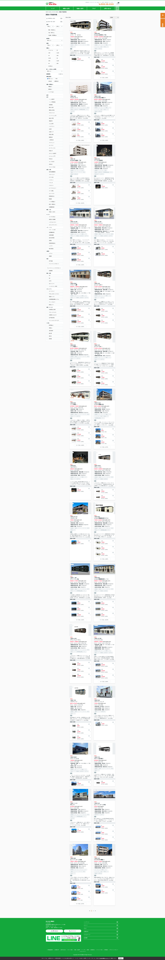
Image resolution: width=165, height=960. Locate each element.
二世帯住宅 (51, 139)
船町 (75, 289)
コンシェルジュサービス (54, 320)
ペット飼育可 (51, 99)
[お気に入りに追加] (89, 57)
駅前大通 (105, 231)
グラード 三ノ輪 (74, 579)
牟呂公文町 (75, 516)
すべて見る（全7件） (104, 447)
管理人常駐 (51, 134)
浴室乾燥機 (51, 235)
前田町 (99, 33)
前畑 (104, 41)
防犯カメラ (51, 304)
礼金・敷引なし (51, 32)
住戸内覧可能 (51, 317)
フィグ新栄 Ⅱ (73, 346)
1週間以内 (56, 81)
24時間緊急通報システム (54, 299)
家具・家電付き (52, 204)
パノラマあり (51, 91)
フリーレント (51, 142)
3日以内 (50, 81)
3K (57, 58)
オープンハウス (52, 148)
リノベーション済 (52, 115)
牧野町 (75, 33)
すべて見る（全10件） (104, 619)
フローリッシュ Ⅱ (99, 701)
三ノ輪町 (75, 577)
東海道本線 (97, 43)
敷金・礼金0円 (77, 949)
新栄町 (75, 345)
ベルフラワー (73, 467)
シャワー (51, 245)
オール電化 (51, 190)
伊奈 (103, 708)
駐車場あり (51, 325)
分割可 (50, 129)
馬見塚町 (75, 283)
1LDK (58, 52)
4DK (57, 63)
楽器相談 (51, 104)
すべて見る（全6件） (104, 77)
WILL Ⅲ (72, 804)
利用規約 (106, 949)
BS (49, 278)
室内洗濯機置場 (52, 171)
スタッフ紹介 (70, 949)
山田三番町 (75, 221)
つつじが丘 (75, 803)
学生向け (51, 158)
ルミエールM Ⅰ (98, 346)
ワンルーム (50, 50)
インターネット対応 (53, 286)
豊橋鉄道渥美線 (74, 39)
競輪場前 (81, 104)
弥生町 (99, 803)
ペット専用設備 (52, 102)
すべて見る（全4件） (80, 264)
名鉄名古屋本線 (74, 43)
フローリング (51, 174)
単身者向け (93, 949)
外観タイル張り (52, 211)
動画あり (50, 89)
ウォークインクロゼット (54, 263)
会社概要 (85, 937)
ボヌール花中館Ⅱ (99, 758)
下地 (75, 291)
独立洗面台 (51, 248)
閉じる (120, 958)
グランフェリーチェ (75, 640)
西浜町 (99, 700)
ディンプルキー (52, 302)
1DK (49, 52)
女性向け (51, 164)
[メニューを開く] (117, 8)
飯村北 (75, 465)
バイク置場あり (52, 201)
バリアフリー (51, 126)
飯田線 (72, 289)
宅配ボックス (51, 296)
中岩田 (99, 283)
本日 (56, 78)
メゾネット (51, 179)
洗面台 (50, 240)
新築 (88, 949)
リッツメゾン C (74, 223)
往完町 (99, 858)
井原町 (75, 96)
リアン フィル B (74, 758)
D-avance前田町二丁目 (100, 35)
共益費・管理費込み (52, 35)
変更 (61, 18)
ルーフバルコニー (52, 188)
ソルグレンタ (73, 518)
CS (49, 275)
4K (49, 63)
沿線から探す (80, 8)
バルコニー (51, 185)
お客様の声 (86, 931)
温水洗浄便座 (51, 237)
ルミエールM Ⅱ (98, 285)
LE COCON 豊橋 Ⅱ (99, 859)
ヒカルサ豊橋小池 (99, 404)
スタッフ (85, 925)
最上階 (50, 333)
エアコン (51, 253)
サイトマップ (82, 951)
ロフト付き (51, 177)
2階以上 (50, 327)
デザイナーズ (51, 112)
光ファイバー (51, 283)
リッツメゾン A (98, 223)
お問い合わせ (107, 8)
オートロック (51, 291)
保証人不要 (51, 118)
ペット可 (83, 949)
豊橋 (79, 43)
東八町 (104, 39)
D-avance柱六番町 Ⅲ (100, 97)
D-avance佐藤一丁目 (75, 160)
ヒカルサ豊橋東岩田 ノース (101, 579)
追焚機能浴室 (51, 232)
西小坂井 (102, 706)
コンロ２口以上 (52, 216)
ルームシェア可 (52, 156)
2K (49, 55)
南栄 (79, 39)
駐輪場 (50, 198)
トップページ (86, 922)
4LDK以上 (50, 66)
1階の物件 (51, 330)
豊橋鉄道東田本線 (98, 39)
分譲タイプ (51, 131)
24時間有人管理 (52, 309)
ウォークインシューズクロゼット (54, 267)
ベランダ (51, 182)
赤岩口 (104, 471)
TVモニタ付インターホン (54, 293)
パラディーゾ (73, 701)
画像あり (50, 86)
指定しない (50, 78)
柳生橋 (79, 166)
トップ (52, 8)
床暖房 (50, 256)
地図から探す (66, 8)
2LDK (49, 58)
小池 (103, 104)
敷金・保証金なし (52, 29)
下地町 (75, 700)
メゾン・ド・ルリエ (75, 35)
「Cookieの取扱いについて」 (104, 958)
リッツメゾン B (98, 640)
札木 (80, 866)
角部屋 (50, 338)
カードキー (51, 145)
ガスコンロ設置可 (52, 153)
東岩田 (99, 516)
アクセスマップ (87, 934)
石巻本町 (99, 465)
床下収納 (51, 261)
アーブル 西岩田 (98, 160)
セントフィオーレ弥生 (100, 804)
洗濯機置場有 (51, 207)
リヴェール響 (73, 285)
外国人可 (51, 150)
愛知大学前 (80, 41)
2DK (57, 55)
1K (57, 50)
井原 (80, 102)
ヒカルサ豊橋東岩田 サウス (101, 518)
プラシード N (97, 467)
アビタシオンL (74, 97)
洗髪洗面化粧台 (52, 243)
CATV (50, 280)
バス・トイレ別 (52, 229)
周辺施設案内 (50, 949)
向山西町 (75, 638)
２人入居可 (51, 123)
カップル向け (51, 161)
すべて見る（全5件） (104, 140)
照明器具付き (51, 196)
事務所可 (51, 120)
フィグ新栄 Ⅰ (73, 404)
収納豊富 (51, 270)
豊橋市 (72, 33)
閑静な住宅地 (51, 110)
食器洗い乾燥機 (52, 219)
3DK (49, 60)
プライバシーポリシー (114, 949)
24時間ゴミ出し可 (52, 314)
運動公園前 (105, 165)
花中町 (99, 757)
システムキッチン (52, 222)
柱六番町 (99, 96)
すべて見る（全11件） (80, 203)
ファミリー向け (52, 167)
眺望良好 (51, 137)
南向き (50, 336)
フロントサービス (52, 312)
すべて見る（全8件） (104, 559)
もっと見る (87, 53)
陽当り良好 (51, 107)
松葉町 (75, 858)
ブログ (94, 8)
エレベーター (51, 193)
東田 (80, 585)
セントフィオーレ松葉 (76, 859)
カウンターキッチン (53, 224)
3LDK (58, 60)
